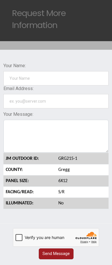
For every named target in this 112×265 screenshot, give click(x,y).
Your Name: (14, 65)
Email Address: (18, 88)
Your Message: (18, 114)
